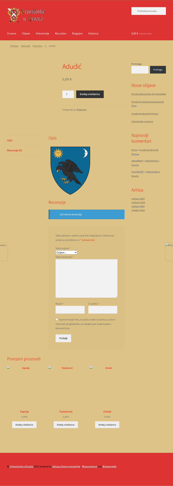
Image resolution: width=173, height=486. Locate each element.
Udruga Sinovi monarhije (66, 466)
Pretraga (136, 63)
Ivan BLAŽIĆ (137, 171)
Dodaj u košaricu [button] (24, 424)
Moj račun (60, 33)
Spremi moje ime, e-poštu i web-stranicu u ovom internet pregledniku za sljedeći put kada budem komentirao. (85, 324)
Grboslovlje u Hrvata (142, 121)
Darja (134, 149)
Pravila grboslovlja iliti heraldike (148, 94)
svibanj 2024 (137, 198)
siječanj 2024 (138, 202)
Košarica (93, 33)
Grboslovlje (42, 33)
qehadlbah (137, 160)
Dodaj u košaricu (90, 94)
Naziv (60, 303)
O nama (11, 33)
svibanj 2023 (137, 206)
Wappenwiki (109, 466)
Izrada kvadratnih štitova (144, 113)
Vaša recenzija (64, 256)
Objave (26, 33)
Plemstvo (37, 45)
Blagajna (77, 33)
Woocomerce (89, 466)
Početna (14, 45)
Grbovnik (25, 45)
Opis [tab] (9, 140)
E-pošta (93, 303)
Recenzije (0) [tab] (14, 150)
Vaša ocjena (63, 248)
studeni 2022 (138, 210)
